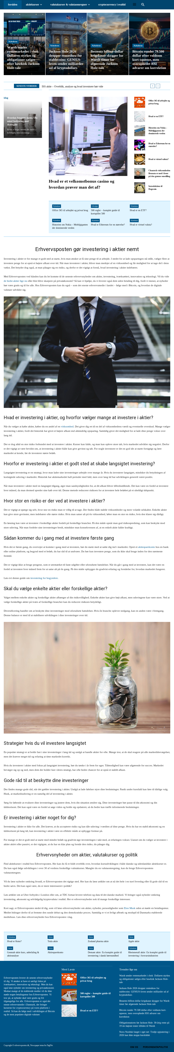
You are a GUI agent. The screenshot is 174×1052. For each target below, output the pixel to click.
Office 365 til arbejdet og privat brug (70, 210)
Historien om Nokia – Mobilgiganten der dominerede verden (158, 131)
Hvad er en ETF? (156, 116)
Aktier (50, 937)
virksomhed (67, 426)
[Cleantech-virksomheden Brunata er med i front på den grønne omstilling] (139, 173)
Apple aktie (133, 941)
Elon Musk (129, 908)
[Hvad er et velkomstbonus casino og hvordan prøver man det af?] (88, 136)
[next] (158, 86)
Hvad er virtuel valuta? (159, 159)
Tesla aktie (53, 941)
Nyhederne (12, 41)
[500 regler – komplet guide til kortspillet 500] (69, 995)
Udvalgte (95, 206)
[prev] (152, 86)
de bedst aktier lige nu (15, 281)
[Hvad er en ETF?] (139, 116)
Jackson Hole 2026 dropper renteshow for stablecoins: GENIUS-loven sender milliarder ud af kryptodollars (144, 991)
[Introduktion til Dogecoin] (139, 187)
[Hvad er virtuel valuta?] (139, 159)
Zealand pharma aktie (98, 941)
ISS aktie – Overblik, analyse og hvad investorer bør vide (72, 86)
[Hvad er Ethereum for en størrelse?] (139, 145)
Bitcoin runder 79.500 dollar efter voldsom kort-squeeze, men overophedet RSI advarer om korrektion (142, 1013)
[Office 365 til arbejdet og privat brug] (139, 102)
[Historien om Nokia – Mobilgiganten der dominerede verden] (139, 130)
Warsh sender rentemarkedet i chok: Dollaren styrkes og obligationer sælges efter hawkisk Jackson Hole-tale (144, 979)
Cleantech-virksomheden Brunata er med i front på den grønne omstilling (159, 173)
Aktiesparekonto (55, 952)
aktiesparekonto (146, 547)
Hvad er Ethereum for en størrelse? (108, 224)
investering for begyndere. (44, 578)
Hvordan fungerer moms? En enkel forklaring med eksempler (22, 121)
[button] (143, 5)
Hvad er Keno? (14, 941)
